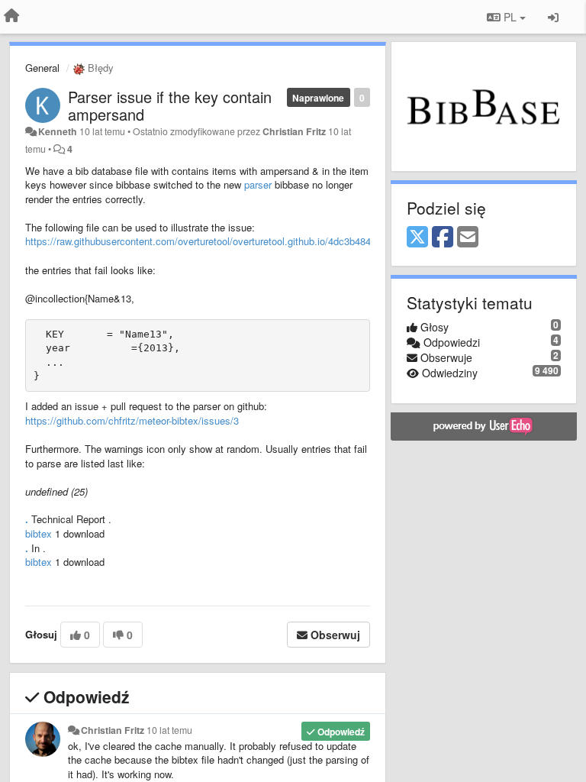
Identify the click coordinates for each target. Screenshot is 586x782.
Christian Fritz (294, 131)
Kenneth (57, 131)
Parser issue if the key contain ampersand (170, 105)
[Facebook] (442, 237)
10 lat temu (169, 730)
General (42, 67)
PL (510, 16)
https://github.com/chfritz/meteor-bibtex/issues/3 (132, 420)
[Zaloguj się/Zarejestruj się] (553, 17)
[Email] (467, 237)
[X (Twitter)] (417, 237)
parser (258, 184)
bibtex (40, 533)
